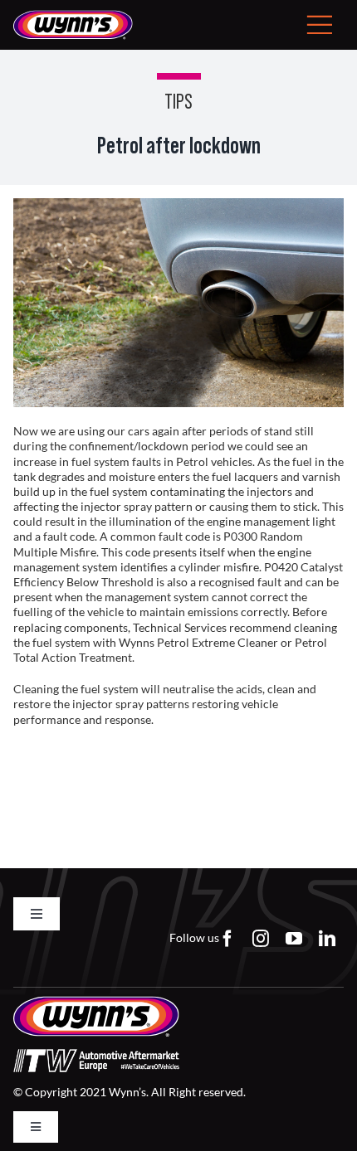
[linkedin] (327, 938)
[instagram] (260, 938)
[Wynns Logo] (73, 15)
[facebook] (227, 938)
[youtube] (294, 938)
